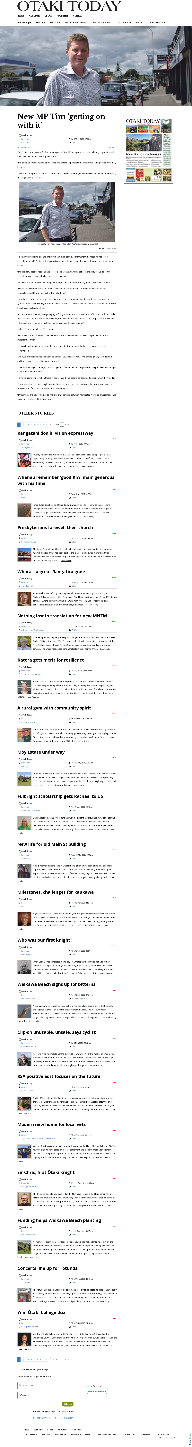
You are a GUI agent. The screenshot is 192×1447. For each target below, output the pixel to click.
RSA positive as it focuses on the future (58, 1076)
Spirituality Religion (29, 542)
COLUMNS (34, 15)
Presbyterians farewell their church (55, 527)
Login (69, 1404)
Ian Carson (25, 139)
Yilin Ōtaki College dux (41, 1312)
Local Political (124, 22)
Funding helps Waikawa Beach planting (59, 1220)
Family (23, 498)
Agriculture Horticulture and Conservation (38, 1138)
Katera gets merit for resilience (50, 660)
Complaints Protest (29, 1046)
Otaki (74, 142)
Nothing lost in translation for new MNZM (62, 616)
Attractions (25, 1282)
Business (140, 22)
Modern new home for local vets (51, 1124)
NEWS (21, 15)
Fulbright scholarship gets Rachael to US (60, 796)
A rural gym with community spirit (54, 708)
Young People (27, 447)
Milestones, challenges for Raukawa (55, 892)
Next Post (112, 147)
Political (24, 142)
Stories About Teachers (31, 674)
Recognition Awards (29, 1186)
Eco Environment (28, 998)
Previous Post (25, 147)
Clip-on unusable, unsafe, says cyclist (56, 1032)
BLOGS (48, 15)
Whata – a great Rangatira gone (51, 571)
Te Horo (75, 630)
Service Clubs (27, 1091)
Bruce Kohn (26, 1183)
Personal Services (28, 722)
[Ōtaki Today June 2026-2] (148, 149)
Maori (23, 906)
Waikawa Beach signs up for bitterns (56, 984)
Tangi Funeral (27, 586)
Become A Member (97, 1391)
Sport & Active (157, 22)
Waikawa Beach (78, 998)
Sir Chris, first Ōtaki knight (46, 1172)
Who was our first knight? (44, 940)
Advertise (62, 15)
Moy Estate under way (41, 752)
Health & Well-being (75, 22)
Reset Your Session (64, 1417)
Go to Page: (54, 424)
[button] (191, 1443)
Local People (24, 22)
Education (55, 22)
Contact (78, 15)
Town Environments (101, 22)
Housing (24, 766)
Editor (23, 494)
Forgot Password (41, 1417)
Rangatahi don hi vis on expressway (55, 433)
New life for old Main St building (51, 844)
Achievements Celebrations (32, 630)
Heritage (40, 22)
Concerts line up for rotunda (47, 1268)
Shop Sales (26, 858)
